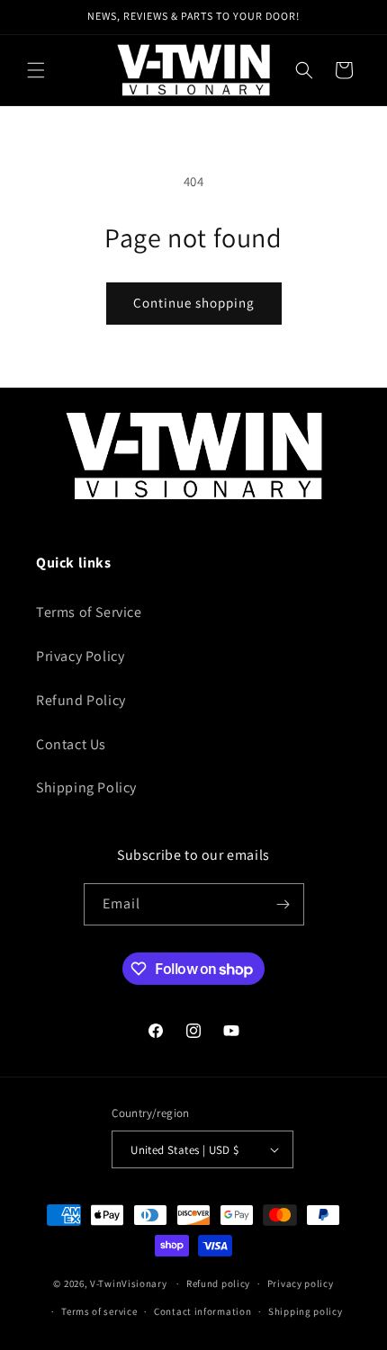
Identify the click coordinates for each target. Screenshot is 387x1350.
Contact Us (71, 744)
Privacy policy (300, 1283)
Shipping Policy (86, 787)
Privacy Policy (80, 656)
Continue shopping (194, 302)
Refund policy (218, 1283)
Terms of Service (89, 612)
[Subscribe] (283, 904)
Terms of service (99, 1311)
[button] (36, 70)
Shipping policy (305, 1311)
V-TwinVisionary (128, 1283)
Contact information (202, 1311)
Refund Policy (81, 700)
